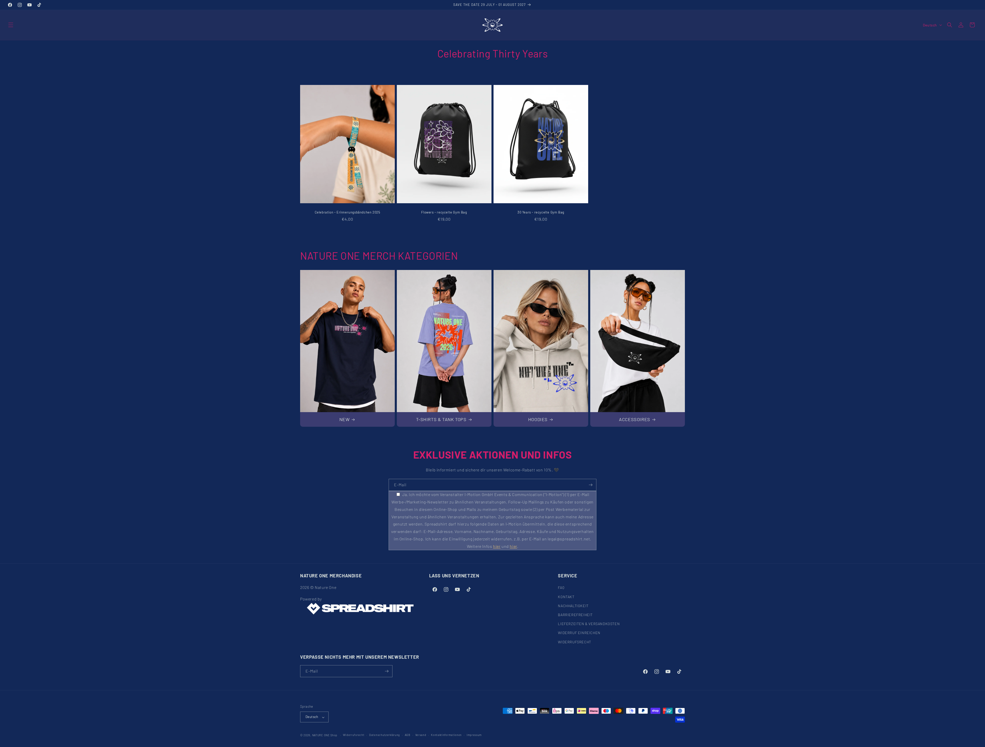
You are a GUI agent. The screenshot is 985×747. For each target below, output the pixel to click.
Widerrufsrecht (354, 735)
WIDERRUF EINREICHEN (579, 632)
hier (496, 546)
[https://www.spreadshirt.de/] (359, 608)
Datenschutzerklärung (384, 735)
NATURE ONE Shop (325, 735)
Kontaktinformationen (446, 735)
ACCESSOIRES (634, 419)
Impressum (474, 735)
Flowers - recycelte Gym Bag (444, 212)
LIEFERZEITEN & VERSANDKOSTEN (589, 624)
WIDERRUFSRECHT (574, 642)
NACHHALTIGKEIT (573, 606)
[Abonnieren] (590, 485)
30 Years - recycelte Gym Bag (540, 212)
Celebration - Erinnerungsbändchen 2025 (347, 212)
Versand (420, 735)
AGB (407, 735)
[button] (10, 25)
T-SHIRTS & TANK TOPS (441, 419)
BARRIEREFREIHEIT (575, 615)
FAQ (561, 587)
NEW (344, 419)
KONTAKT (566, 597)
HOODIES (538, 419)
